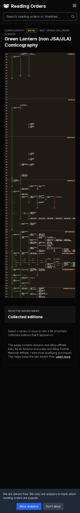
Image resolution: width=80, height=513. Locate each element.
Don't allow (53, 506)
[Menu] (74, 5)
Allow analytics (29, 506)
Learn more (63, 356)
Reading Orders (28, 6)
